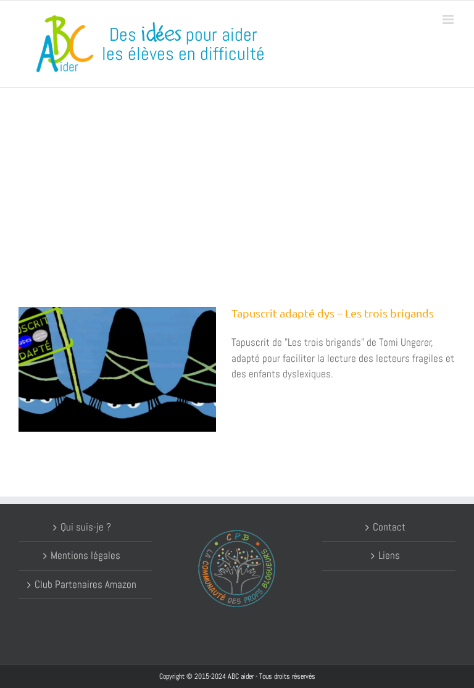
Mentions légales (85, 555)
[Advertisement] (237, 180)
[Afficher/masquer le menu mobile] (449, 19)
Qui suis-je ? (85, 527)
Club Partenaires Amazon (85, 584)
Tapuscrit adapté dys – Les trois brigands (332, 312)
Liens (389, 555)
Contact (389, 527)
